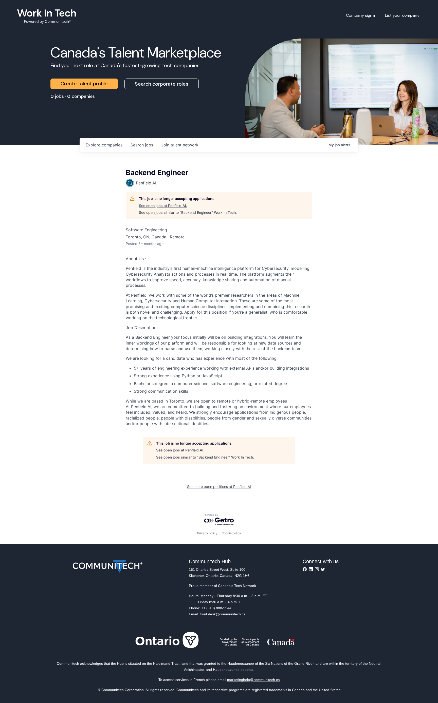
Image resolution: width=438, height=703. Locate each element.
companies (104, 144)
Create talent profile (84, 83)
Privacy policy (207, 533)
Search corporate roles (161, 84)
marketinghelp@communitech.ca (253, 680)
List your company (402, 15)
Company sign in (361, 15)
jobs (142, 144)
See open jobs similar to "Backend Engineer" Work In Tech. (188, 212)
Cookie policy (231, 533)
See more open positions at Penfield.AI (219, 486)
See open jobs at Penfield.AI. (163, 205)
